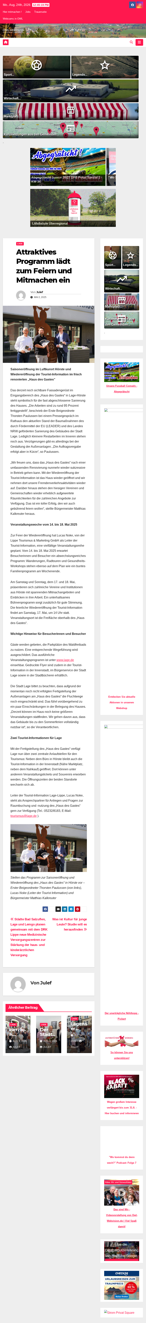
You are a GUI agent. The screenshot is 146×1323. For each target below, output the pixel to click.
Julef (39, 292)
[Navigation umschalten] (139, 42)
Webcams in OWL (13, 18)
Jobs (28, 11)
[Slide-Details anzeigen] (55, 167)
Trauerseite (40, 11)
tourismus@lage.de (23, 816)
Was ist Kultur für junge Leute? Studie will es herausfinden (69, 924)
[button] (131, 42)
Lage (20, 244)
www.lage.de (65, 660)
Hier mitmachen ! (12, 11)
